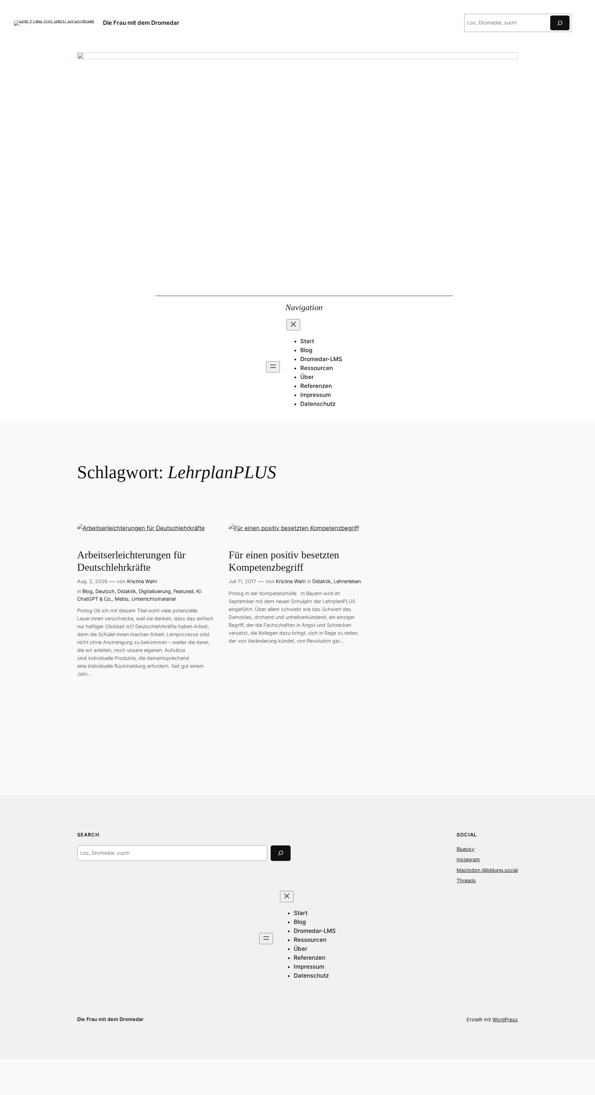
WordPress (505, 1019)
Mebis (122, 599)
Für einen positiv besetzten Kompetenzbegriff (284, 561)
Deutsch (105, 591)
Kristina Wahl (142, 581)
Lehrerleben (347, 581)
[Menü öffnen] (273, 366)
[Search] (281, 853)
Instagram (468, 859)
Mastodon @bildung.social (487, 870)
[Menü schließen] (293, 324)
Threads (466, 880)
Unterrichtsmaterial (154, 599)
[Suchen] (560, 22)
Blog (87, 591)
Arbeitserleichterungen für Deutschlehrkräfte (131, 561)
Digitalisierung (155, 591)
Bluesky (465, 849)
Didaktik (126, 591)
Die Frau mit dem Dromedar (141, 22)
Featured (184, 591)
